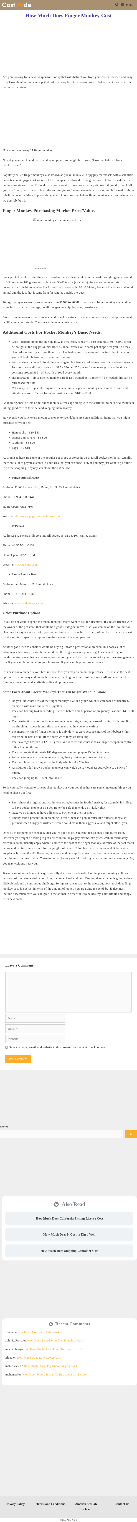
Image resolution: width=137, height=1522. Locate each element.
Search (4, 1127)
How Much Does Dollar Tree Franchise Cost (55, 1340)
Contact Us (122, 1504)
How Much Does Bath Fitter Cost (38, 1332)
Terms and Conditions (50, 1504)
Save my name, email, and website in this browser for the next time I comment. (58, 1047)
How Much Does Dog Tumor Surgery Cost (50, 1366)
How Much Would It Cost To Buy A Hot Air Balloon (54, 1374)
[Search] (131, 1134)
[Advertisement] (68, 44)
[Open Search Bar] (117, 5)
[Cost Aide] (17, 5)
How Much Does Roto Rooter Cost (39, 1357)
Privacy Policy (15, 1504)
